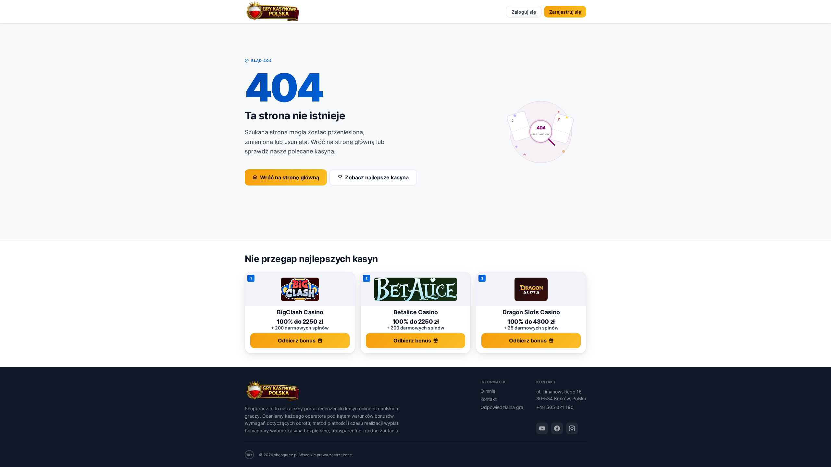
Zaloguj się (524, 12)
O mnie (487, 391)
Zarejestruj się (565, 12)
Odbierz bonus (297, 340)
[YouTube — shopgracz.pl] (542, 428)
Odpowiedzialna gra (501, 407)
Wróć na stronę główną (289, 177)
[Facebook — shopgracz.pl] (557, 428)
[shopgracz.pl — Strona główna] (273, 11)
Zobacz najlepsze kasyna (377, 177)
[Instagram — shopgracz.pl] (572, 428)
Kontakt (488, 399)
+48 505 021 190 (555, 407)
